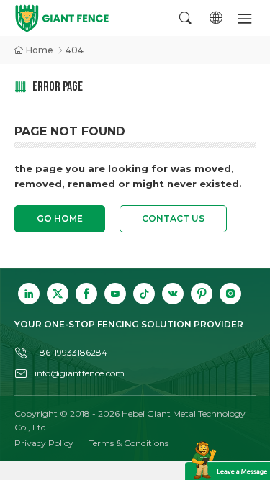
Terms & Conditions (128, 443)
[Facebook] (86, 293)
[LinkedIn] (29, 293)
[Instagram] (230, 293)
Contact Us (173, 218)
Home (39, 50)
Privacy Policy (43, 443)
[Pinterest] (201, 293)
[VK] (173, 293)
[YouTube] (115, 293)
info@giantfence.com (80, 373)
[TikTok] (144, 293)
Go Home (60, 218)
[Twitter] (57, 293)
